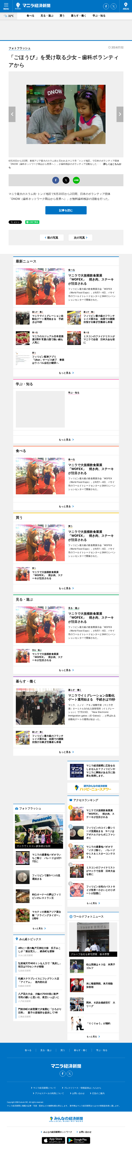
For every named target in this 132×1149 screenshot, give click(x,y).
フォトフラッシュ (20, 48)
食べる (30, 15)
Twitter (114, 6)
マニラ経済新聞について (44, 1088)
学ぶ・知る (99, 15)
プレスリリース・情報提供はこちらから (82, 1088)
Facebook (106, 6)
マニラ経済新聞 (32, 6)
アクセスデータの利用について (49, 1093)
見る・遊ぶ (47, 15)
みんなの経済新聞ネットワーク (66, 1119)
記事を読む (66, 210)
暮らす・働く (78, 15)
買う (62, 15)
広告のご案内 (98, 1093)
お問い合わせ (78, 1093)
